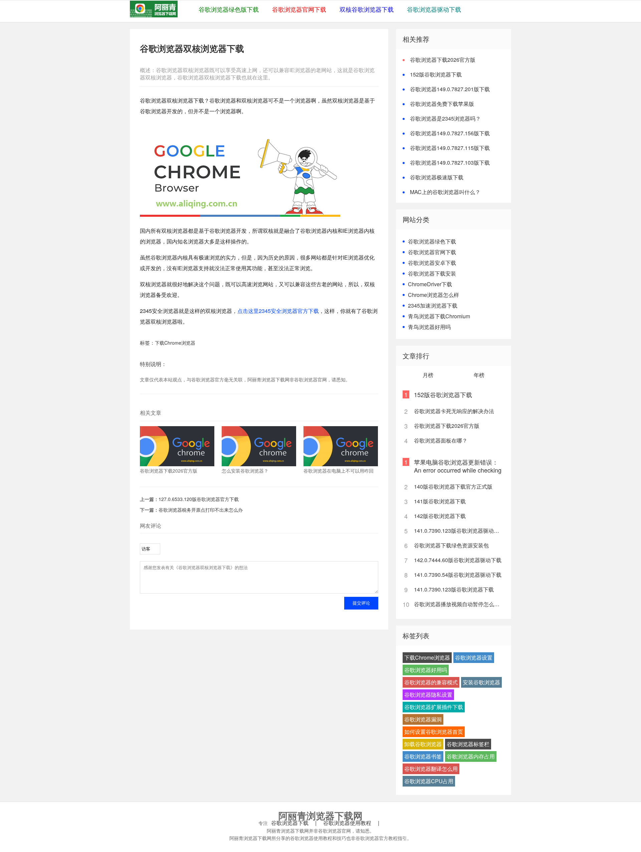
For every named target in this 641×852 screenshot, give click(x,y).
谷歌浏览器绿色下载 (432, 241)
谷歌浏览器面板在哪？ (440, 440)
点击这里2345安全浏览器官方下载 (278, 311)
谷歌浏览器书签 (423, 756)
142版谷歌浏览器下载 (440, 516)
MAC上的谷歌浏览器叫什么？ (445, 192)
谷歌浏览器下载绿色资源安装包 (451, 545)
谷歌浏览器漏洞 (423, 719)
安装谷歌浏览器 (481, 682)
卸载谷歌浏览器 (423, 744)
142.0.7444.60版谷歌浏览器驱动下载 (457, 560)
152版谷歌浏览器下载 (436, 74)
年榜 (479, 375)
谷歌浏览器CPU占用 (428, 781)
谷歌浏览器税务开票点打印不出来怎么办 (201, 509)
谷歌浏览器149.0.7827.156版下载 (450, 133)
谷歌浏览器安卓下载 (432, 263)
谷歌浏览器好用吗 (425, 670)
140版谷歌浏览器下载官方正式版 (453, 486)
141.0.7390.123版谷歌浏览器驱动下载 (458, 530)
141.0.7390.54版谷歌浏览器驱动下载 (457, 574)
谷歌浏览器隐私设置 (428, 694)
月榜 (428, 375)
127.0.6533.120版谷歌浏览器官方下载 (199, 499)
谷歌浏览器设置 (473, 657)
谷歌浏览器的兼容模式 (431, 682)
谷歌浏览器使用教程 (347, 823)
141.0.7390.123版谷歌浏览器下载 (454, 589)
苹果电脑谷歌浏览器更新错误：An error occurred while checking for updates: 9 (457, 470)
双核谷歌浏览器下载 (367, 9)
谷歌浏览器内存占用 (471, 756)
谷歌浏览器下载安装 (432, 273)
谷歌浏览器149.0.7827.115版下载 (450, 148)
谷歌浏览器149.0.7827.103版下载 (450, 162)
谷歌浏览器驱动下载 (434, 9)
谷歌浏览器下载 (289, 823)
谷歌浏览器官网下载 (299, 9)
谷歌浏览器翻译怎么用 (431, 769)
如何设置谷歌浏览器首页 (433, 731)
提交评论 (361, 603)
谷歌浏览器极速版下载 (436, 177)
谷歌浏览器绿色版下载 (229, 9)
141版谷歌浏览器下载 (440, 501)
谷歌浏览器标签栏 (468, 744)
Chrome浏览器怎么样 (433, 295)
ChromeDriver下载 (430, 284)
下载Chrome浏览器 (175, 342)
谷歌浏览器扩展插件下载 (433, 707)
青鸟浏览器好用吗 (429, 327)
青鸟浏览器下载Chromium (439, 316)
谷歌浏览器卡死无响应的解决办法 (454, 411)
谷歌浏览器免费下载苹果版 (442, 104)
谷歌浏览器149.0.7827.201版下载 (450, 89)
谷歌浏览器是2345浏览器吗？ (445, 118)
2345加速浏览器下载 (432, 305)
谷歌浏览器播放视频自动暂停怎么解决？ (458, 604)
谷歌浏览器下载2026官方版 (442, 59)
